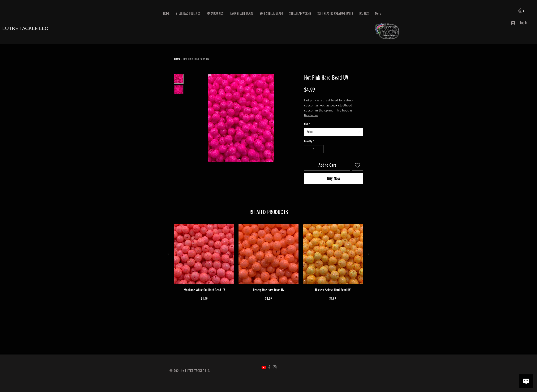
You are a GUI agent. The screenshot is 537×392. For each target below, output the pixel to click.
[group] (268, 262)
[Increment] (320, 149)
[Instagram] (274, 367)
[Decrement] (307, 149)
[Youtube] (263, 367)
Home (177, 59)
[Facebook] (269, 367)
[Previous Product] (168, 253)
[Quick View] (204, 254)
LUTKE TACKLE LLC (25, 28)
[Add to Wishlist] (357, 165)
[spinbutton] (314, 149)
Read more (311, 115)
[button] (522, 10)
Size (307, 124)
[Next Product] (368, 253)
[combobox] (333, 132)
